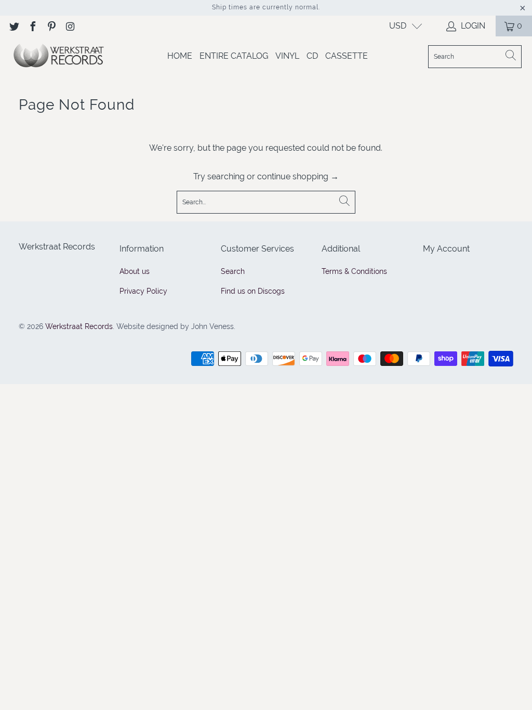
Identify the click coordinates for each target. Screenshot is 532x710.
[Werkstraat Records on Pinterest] (51, 26)
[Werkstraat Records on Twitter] (13, 26)
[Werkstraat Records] (58, 56)
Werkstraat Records (79, 326)
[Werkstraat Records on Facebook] (32, 26)
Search (233, 271)
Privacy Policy (143, 291)
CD (312, 56)
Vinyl (287, 56)
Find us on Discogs (253, 291)
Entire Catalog (234, 56)
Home (179, 56)
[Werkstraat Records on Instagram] (69, 26)
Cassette (346, 56)
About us (134, 271)
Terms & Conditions (354, 271)
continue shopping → (298, 176)
